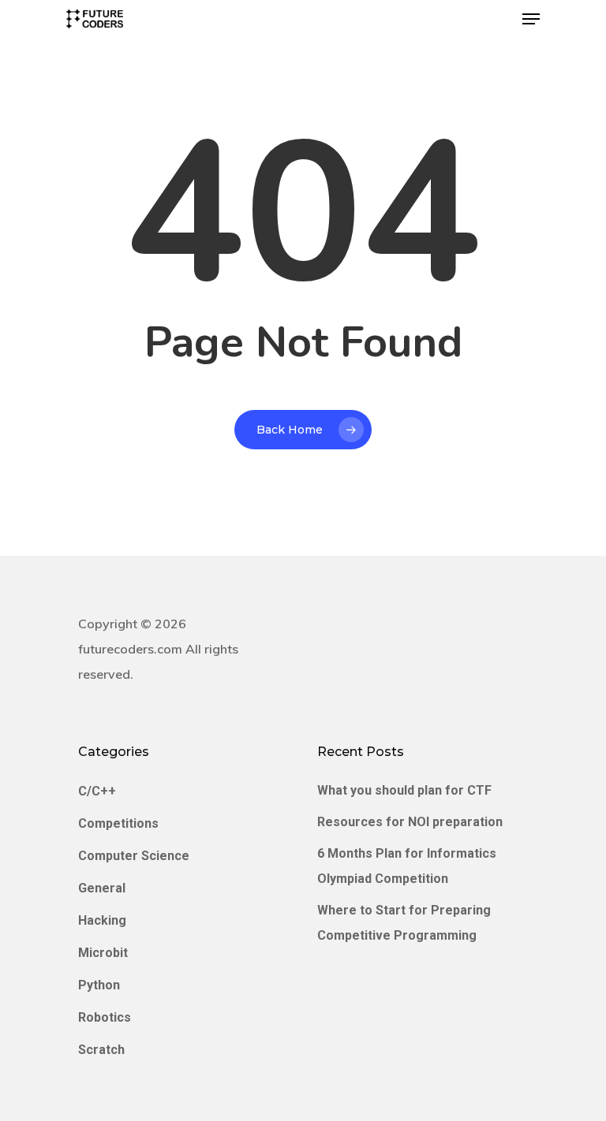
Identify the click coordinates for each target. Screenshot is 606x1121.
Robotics (104, 1017)
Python (99, 985)
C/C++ (97, 791)
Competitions (118, 823)
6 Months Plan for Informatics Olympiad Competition (406, 866)
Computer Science (133, 855)
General (101, 888)
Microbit (103, 952)
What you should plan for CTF (404, 790)
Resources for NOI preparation (410, 821)
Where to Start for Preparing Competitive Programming (404, 923)
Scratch (101, 1049)
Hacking (102, 920)
